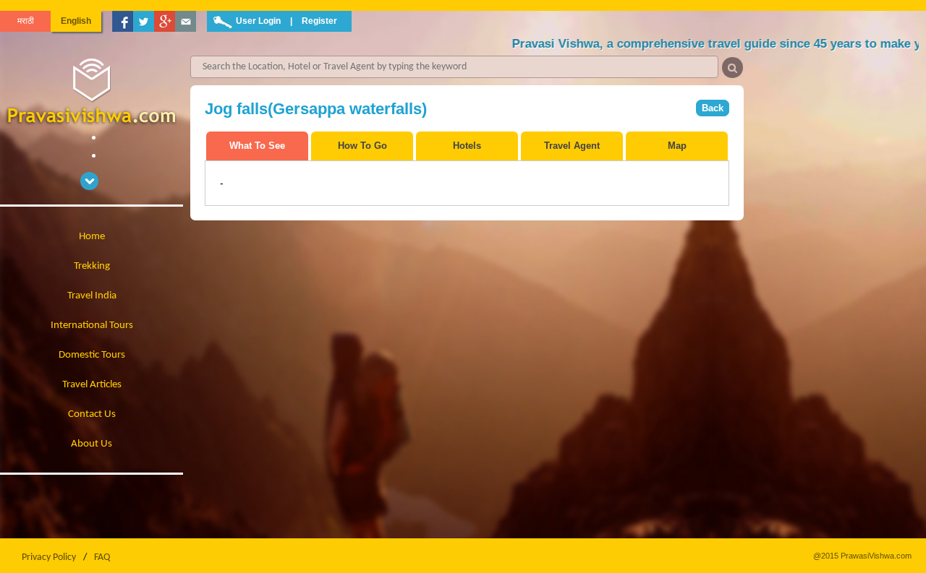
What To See (257, 145)
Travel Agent (572, 145)
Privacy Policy (49, 557)
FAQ (102, 557)
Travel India (91, 295)
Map (677, 145)
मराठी (25, 21)
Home (92, 236)
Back (712, 108)
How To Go (362, 145)
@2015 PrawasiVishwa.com (862, 555)
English (76, 21)
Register (319, 21)
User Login (258, 21)
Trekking (92, 266)
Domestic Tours (92, 355)
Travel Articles (92, 384)
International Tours (92, 325)
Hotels (467, 145)
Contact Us (92, 414)
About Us (91, 444)
